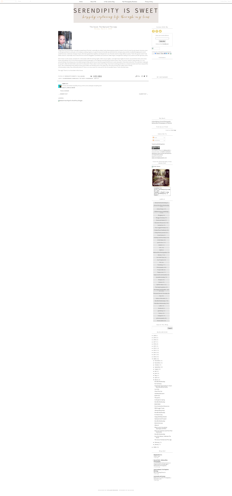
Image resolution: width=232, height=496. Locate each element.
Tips (160, 296)
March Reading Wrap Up (159, 472)
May (156, 375)
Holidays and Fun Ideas (160, 237)
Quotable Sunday (160, 277)
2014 (154, 348)
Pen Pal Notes (158, 384)
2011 (154, 354)
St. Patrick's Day (158, 414)
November (157, 363)
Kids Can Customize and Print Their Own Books (163, 431)
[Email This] (94, 76)
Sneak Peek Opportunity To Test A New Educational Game (163, 386)
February (157, 442)
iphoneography (160, 318)
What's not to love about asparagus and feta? (161, 428)
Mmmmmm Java (159, 423)
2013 (154, 350)
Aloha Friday (160, 209)
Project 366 (160, 270)
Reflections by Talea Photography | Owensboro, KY (162, 478)
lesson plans (160, 320)
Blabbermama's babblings (71, 78)
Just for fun (160, 242)
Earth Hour (157, 395)
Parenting (160, 265)
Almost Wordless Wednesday (161, 205)
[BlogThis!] (96, 76)
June (156, 373)
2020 (154, 335)
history (160, 313)
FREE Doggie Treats (159, 408)
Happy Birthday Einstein (161, 417)
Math (160, 250)
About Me (93, 2)
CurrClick (157, 389)
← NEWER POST (63, 94)
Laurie (63, 83)
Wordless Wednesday (160, 303)
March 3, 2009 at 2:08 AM (68, 87)
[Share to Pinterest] (101, 76)
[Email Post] (91, 76)
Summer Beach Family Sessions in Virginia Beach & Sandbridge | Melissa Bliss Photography (162, 464)
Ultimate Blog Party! (160, 410)
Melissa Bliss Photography (160, 252)
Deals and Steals (160, 220)
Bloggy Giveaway (160, 218)
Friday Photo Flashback (160, 230)
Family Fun (160, 225)
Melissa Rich (167, 150)
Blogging (160, 215)
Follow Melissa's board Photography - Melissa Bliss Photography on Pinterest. (162, 122)
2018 (154, 340)
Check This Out (158, 391)
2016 (154, 344)
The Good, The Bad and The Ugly (163, 440)
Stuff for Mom (160, 284)
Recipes (160, 280)
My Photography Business (129, 2)
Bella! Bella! (157, 404)
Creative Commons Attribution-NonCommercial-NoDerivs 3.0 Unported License (161, 153)
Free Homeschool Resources (162, 406)
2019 (154, 337)
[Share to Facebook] (99, 76)
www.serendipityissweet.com (159, 158)
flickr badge (173, 130)
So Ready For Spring (160, 400)
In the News (160, 240)
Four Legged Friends (160, 227)
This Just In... (158, 397)
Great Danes (160, 235)
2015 (154, 346)
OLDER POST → (143, 94)
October (157, 365)
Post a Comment (64, 91)
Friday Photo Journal (160, 232)
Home (81, 2)
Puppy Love (160, 272)
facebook (160, 308)
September (158, 367)
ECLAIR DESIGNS (112, 490)
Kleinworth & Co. (158, 455)
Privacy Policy (149, 2)
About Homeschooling (160, 203)
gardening (160, 311)
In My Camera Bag (109, 2)
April (156, 377)
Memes (160, 255)
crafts (160, 306)
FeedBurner (166, 44)
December (157, 360)
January (157, 444)
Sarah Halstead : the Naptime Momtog (161, 470)
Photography (160, 267)
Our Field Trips (160, 257)
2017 (154, 342)
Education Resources (160, 223)
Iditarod (157, 425)
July (156, 371)
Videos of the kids (160, 298)
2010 (154, 357)
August (157, 369)
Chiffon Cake (157, 456)
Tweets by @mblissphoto (158, 144)
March (156, 380)
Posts (155, 137)
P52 (160, 262)
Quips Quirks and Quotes (160, 275)
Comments (157, 140)
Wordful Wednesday (160, 301)
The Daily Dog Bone (160, 287)
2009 (154, 359)
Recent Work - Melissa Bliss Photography (160, 460)
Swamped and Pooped (160, 419)
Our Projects (160, 260)
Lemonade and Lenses (159, 476)
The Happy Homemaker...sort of (89, 78)
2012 (154, 352)
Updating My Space (159, 393)
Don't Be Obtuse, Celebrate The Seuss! (163, 437)
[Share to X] (97, 76)
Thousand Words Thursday (160, 293)
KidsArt (160, 245)
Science (160, 282)
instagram (160, 315)
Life (160, 247)
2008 (154, 447)
